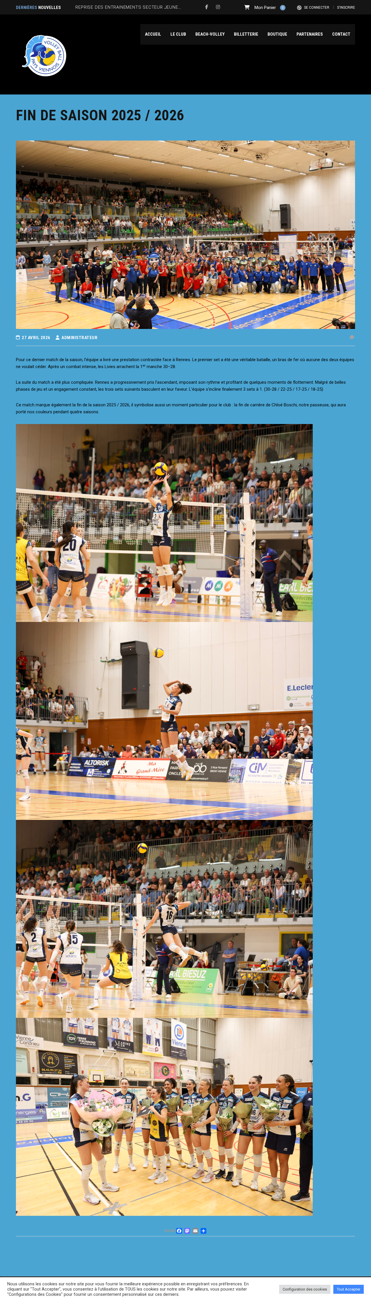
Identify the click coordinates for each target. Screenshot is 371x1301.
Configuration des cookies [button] (305, 1289)
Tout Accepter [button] (348, 1289)
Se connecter (316, 8)
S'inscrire (346, 8)
